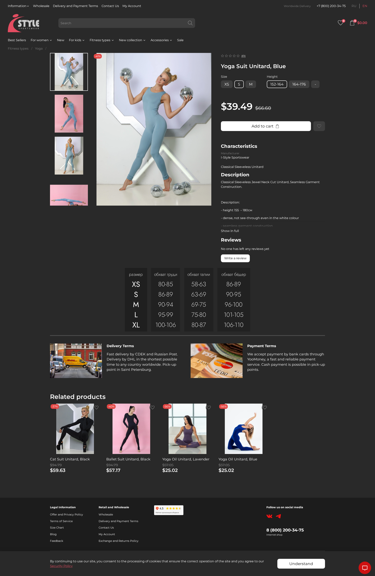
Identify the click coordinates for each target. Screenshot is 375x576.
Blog (53, 534)
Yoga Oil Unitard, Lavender (185, 459)
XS (226, 84)
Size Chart (57, 527)
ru (354, 6)
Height (272, 76)
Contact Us (110, 6)
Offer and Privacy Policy (66, 514)
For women (40, 40)
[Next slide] (69, 200)
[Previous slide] (100, 129)
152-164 (277, 84)
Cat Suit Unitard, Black (70, 459)
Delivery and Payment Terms (75, 6)
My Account (131, 6)
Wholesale (41, 6)
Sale (180, 40)
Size (224, 76)
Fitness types (100, 40)
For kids (75, 40)
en (364, 6)
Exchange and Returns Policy (118, 541)
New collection (130, 40)
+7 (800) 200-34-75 (331, 6)
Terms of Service (61, 521)
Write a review (235, 258)
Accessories (160, 40)
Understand (301, 563)
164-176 (299, 84)
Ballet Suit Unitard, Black (128, 459)
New (60, 40)
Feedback (56, 541)
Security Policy (61, 566)
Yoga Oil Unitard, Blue (238, 459)
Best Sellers (17, 40)
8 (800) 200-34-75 (285, 530)
